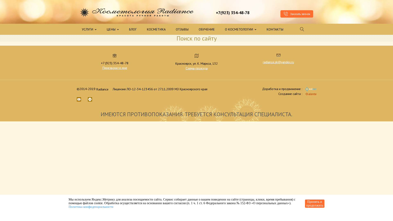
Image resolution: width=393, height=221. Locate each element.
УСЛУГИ (88, 29)
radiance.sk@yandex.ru (278, 62)
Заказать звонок (299, 14)
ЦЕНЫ (111, 29)
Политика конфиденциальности (91, 207)
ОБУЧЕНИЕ (207, 29)
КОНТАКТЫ (275, 29)
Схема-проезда (197, 68)
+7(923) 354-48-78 (233, 12)
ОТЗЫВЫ (182, 29)
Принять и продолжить (314, 203)
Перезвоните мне (114, 68)
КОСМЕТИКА (156, 29)
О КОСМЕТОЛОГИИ (239, 29)
